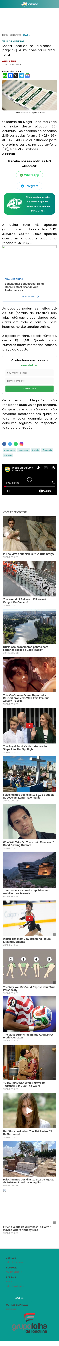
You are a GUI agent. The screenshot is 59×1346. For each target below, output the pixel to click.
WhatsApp (31, 175)
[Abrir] (2, 5)
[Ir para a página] (29, 4)
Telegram (31, 186)
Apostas (8, 455)
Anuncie (19, 1298)
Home (5, 35)
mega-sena (9, 450)
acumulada (23, 450)
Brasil (26, 35)
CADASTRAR (29, 388)
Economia (47, 450)
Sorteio (35, 450)
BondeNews (15, 35)
